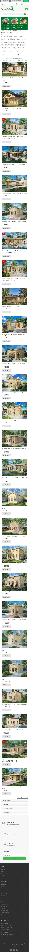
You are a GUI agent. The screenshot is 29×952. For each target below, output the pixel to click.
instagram (14, 950)
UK (23, 944)
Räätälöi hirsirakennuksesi (7, 873)
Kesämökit (3, 886)
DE (21, 944)
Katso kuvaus (6, 86)
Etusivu (3, 30)
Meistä (3, 869)
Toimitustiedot (4, 908)
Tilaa (15, 858)
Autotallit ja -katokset (6, 891)
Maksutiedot (4, 914)
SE (12, 944)
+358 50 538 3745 (8, 925)
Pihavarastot (4, 893)
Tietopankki (4, 904)
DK (14, 944)
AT (13, 946)
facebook (11, 950)
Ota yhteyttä (5, 0)
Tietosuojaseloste (5, 912)
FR (19, 944)
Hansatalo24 (15, 943)
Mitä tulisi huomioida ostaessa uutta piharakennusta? (13, 51)
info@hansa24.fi (9, 927)
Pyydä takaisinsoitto (16, 0)
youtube (17, 950)
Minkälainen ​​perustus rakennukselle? (10, 54)
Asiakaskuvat (4, 876)
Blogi (2, 871)
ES (15, 946)
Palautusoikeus (5, 910)
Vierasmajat (8, 30)
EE (16, 944)
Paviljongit (3, 895)
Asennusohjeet (4, 906)
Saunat (3, 889)
